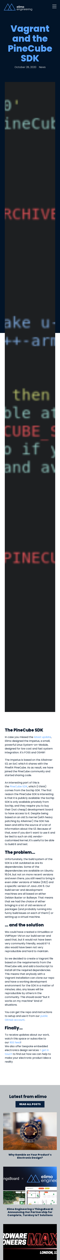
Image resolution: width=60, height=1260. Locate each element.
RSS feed (15, 1042)
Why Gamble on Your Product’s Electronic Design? (30, 1156)
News (42, 67)
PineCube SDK (18, 786)
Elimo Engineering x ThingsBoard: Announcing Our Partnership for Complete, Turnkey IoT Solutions (30, 1212)
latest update (42, 737)
